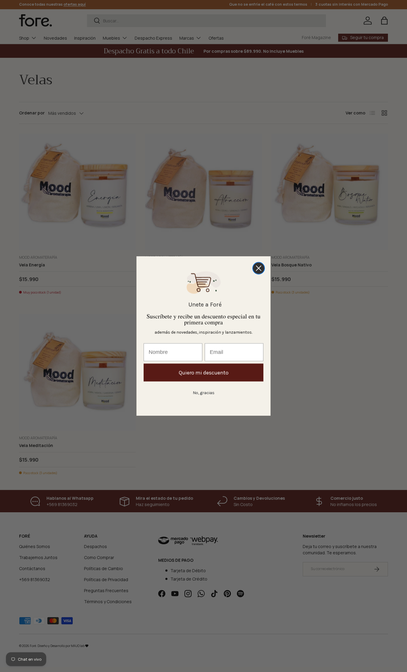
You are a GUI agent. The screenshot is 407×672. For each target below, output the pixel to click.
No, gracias (204, 392)
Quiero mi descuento (204, 372)
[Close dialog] (259, 268)
